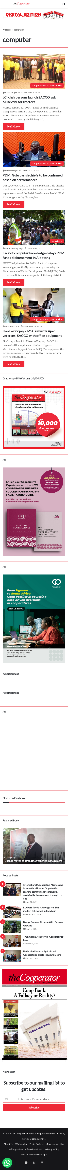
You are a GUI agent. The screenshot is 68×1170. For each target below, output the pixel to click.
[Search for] (64, 5)
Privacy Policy (52, 1149)
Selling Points (16, 1149)
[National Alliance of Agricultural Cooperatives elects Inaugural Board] (12, 956)
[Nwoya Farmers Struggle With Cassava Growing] (12, 927)
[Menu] (4, 5)
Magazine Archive (55, 1144)
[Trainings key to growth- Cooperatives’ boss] (12, 941)
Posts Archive (37, 1144)
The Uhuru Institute (35, 1139)
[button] (7, 1163)
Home (8, 29)
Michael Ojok (11, 170)
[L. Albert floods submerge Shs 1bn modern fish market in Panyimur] (12, 912)
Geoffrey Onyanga (14, 248)
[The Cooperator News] (21, 3)
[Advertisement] (34, 753)
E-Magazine (21, 1144)
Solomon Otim (12, 326)
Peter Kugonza (12, 92)
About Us (8, 1144)
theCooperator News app (34, 1154)
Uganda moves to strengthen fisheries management (33, 860)
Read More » (13, 126)
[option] (34, 846)
